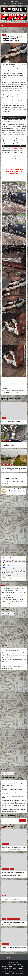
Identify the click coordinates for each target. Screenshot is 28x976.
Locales (4, 34)
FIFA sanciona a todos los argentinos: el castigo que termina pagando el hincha (13, 923)
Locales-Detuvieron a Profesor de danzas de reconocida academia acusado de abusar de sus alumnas (13, 805)
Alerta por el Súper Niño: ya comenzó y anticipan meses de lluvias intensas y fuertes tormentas (14, 469)
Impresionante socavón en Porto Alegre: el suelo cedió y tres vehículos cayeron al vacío (13, 848)
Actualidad (5, 957)
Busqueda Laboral (21, 957)
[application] (14, 117)
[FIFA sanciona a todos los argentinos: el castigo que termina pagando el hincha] (14, 912)
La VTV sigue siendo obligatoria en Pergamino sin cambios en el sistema (13, 444)
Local (3, 956)
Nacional (14, 956)
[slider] (23, 117)
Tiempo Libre (12, 957)
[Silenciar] (20, 117)
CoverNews (13, 973)
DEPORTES (5, 584)
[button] (2, 24)
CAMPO (4, 646)
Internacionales (6, 844)
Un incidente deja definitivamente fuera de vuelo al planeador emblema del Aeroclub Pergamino (13, 783)
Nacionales (9, 464)
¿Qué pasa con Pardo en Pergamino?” (11, 421)
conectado (15, 481)
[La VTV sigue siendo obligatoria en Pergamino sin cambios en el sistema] (14, 433)
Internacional (21, 956)
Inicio (5, 3)
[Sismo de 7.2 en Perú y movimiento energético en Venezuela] (14, 937)
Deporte (4, 919)
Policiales (12, 869)
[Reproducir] (4, 117)
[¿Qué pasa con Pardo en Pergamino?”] (14, 411)
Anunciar (22, 3)
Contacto (9, 3)
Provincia (9, 440)
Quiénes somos (15, 3)
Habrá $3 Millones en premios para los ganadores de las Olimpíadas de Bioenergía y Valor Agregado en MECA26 (13, 652)
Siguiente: (14, 390)
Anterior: (14, 384)
